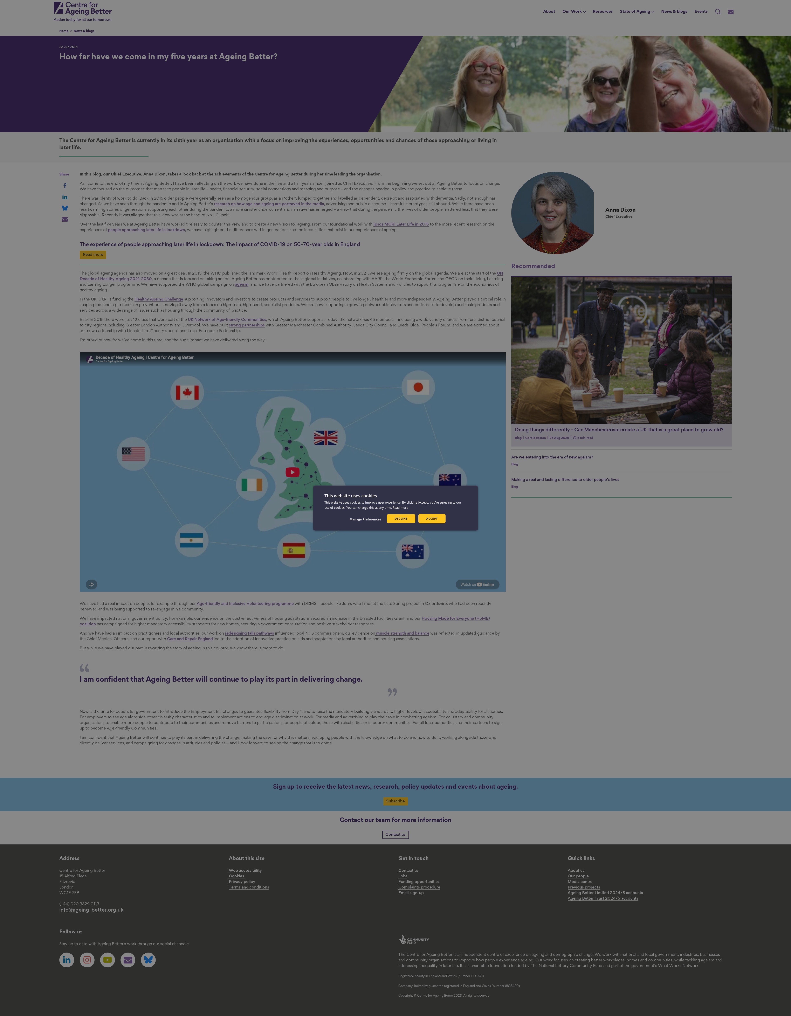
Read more (400, 507)
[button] (365, 519)
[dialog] (395, 508)
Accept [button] (432, 518)
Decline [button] (401, 518)
